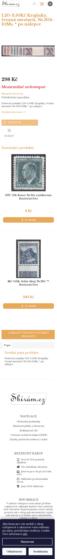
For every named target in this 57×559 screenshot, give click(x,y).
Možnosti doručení (12, 93)
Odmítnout (14, 551)
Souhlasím (40, 551)
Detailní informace (12, 112)
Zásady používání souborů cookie (28, 439)
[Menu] (50, 4)
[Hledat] (34, 4)
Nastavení (27, 541)
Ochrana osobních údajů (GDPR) (28, 435)
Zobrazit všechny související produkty (28, 334)
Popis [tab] (7, 345)
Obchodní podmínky (28, 421)
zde (25, 533)
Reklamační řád (28, 430)
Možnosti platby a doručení (28, 426)
